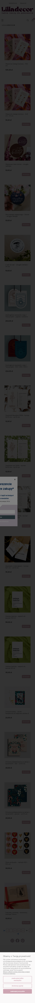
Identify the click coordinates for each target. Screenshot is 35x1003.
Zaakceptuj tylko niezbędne (18, 979)
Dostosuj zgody (17, 986)
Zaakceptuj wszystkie (17, 991)
